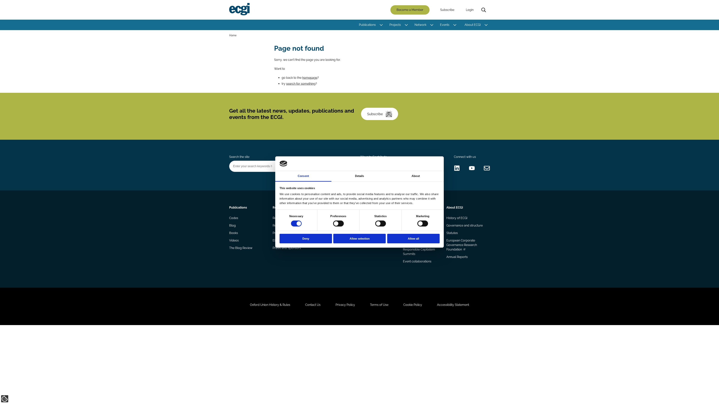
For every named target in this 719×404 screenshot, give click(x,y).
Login (470, 10)
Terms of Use (379, 305)
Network (420, 25)
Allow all (413, 238)
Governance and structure (464, 225)
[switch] (338, 224)
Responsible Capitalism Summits (419, 252)
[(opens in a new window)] (457, 168)
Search (483, 10)
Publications (367, 25)
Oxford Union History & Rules (270, 305)
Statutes (452, 233)
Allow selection (360, 238)
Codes (233, 218)
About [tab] (416, 175)
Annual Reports (457, 257)
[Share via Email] (487, 168)
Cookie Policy (412, 305)
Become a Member (410, 10)
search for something (300, 83)
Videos (234, 240)
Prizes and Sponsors (287, 248)
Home (232, 35)
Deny (305, 238)
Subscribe (447, 10)
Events (444, 25)
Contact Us (313, 305)
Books (233, 233)
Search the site (239, 157)
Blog (232, 225)
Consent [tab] (303, 175)
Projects (395, 25)
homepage (309, 77)
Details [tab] (359, 175)
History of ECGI (456, 218)
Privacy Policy (345, 305)
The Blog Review (240, 248)
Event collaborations (417, 261)
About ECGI (473, 25)
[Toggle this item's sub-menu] (381, 25)
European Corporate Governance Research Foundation (461, 245)
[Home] (239, 9)
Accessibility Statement (453, 305)
